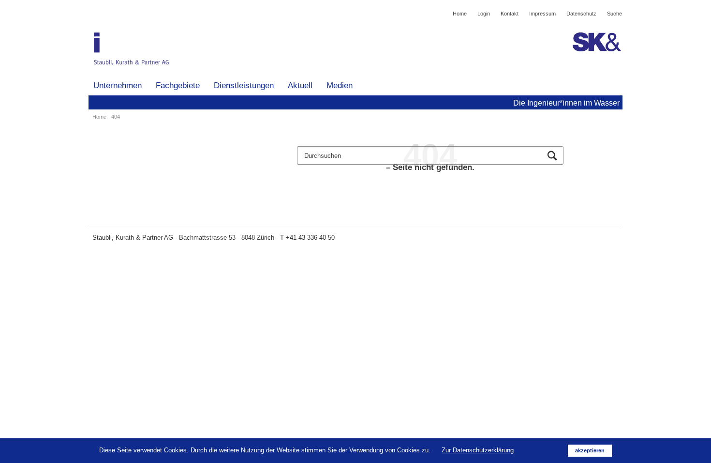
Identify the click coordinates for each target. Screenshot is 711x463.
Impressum (542, 13)
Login (483, 13)
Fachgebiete (178, 85)
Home (460, 13)
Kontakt (509, 13)
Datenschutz (581, 13)
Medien (339, 85)
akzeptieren (590, 450)
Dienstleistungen (244, 85)
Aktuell (300, 85)
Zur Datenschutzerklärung (478, 450)
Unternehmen (117, 85)
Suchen (552, 156)
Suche (614, 13)
